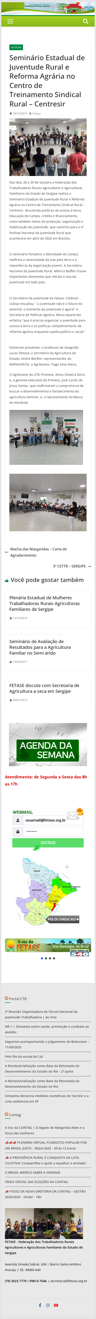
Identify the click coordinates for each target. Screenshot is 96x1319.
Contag (15, 1114)
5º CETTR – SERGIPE (69, 566)
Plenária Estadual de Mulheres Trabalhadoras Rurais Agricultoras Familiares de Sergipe (44, 603)
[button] (48, 948)
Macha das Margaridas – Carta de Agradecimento (38, 552)
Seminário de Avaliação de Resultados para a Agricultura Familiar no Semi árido (40, 647)
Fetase (37, 113)
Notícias (16, 47)
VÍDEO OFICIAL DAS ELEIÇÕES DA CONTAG (36, 1182)
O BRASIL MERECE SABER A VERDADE (32, 1172)
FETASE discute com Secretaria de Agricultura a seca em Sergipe (44, 688)
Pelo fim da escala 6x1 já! (24, 1056)
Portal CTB (18, 998)
